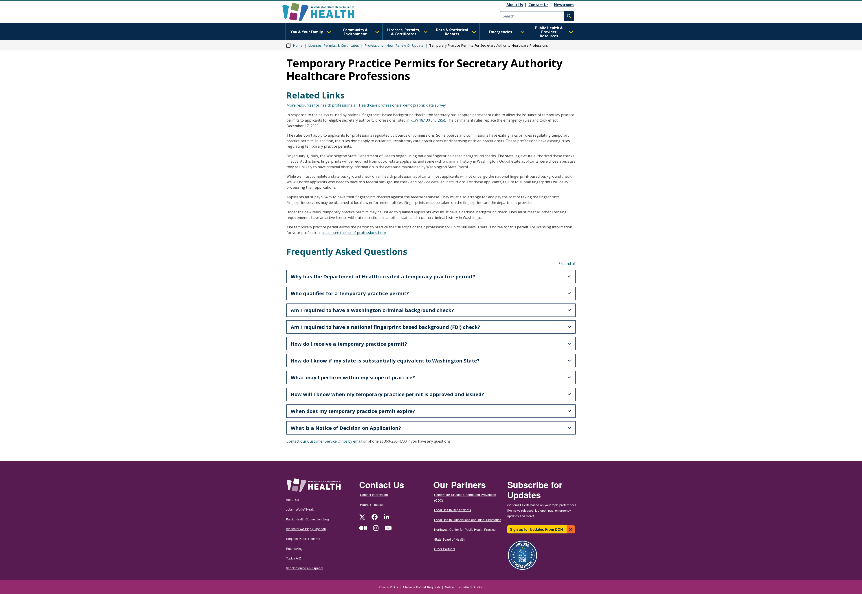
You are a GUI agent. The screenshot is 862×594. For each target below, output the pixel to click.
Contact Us (538, 4)
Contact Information (374, 494)
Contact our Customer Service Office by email (324, 441)
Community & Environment (355, 31)
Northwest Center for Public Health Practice (465, 529)
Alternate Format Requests (421, 587)
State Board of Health (449, 539)
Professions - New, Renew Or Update (394, 45)
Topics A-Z (293, 558)
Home (298, 45)
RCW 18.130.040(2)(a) (427, 120)
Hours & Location (372, 504)
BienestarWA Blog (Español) (306, 528)
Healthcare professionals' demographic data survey (402, 105)
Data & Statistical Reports (452, 31)
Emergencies (500, 31)
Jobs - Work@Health (300, 509)
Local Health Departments (452, 510)
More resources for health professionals (320, 105)
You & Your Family (306, 31)
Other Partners (444, 549)
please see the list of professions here (353, 232)
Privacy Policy (388, 587)
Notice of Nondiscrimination (464, 587)
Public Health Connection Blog (307, 519)
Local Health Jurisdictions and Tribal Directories (467, 520)
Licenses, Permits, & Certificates (403, 31)
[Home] (322, 12)
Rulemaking (294, 548)
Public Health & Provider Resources (549, 31)
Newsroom (564, 4)
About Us (514, 4)
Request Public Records (303, 538)
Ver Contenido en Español (304, 568)
